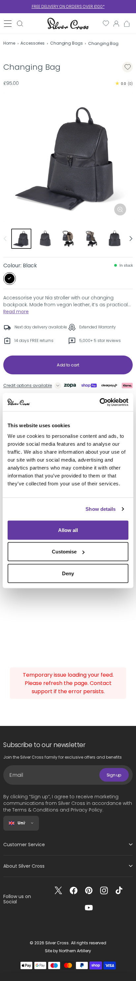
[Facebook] (74, 890)
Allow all (68, 530)
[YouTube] (89, 908)
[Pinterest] (89, 890)
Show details (100, 509)
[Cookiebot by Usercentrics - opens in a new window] (99, 402)
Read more (16, 311)
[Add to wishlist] (127, 67)
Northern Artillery (75, 951)
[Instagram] (104, 890)
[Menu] (8, 23)
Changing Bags (66, 43)
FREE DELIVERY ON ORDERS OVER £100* (68, 6)
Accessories (32, 43)
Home (9, 43)
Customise (64, 551)
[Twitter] (58, 890)
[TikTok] (119, 890)
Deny (68, 573)
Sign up (114, 775)
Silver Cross (57, 943)
